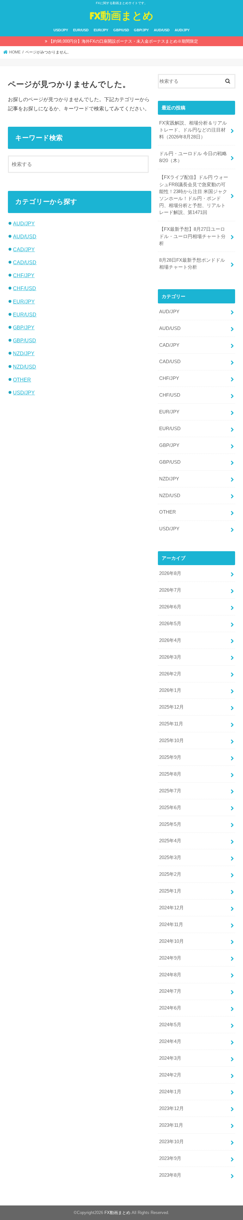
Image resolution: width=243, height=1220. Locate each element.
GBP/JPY (141, 30)
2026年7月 (170, 590)
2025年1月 (170, 891)
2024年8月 (170, 974)
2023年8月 (170, 1175)
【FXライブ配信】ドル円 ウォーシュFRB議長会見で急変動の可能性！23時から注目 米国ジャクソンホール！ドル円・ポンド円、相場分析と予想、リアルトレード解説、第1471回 (193, 195)
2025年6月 (170, 807)
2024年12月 (171, 907)
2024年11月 (171, 924)
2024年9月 (170, 958)
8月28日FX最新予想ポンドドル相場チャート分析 (192, 264)
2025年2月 (170, 874)
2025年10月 (171, 740)
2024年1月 (170, 1091)
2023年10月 (171, 1141)
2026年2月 (170, 673)
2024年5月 (170, 1024)
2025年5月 (170, 824)
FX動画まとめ (121, 15)
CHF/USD (24, 288)
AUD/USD (162, 30)
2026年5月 (170, 623)
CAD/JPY (24, 249)
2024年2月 (170, 1074)
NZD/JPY (23, 353)
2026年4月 (170, 640)
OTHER (22, 379)
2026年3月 (170, 657)
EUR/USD (81, 30)
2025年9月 (170, 757)
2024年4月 (170, 1041)
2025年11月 (171, 723)
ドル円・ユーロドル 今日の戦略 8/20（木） (193, 157)
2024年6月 (170, 1007)
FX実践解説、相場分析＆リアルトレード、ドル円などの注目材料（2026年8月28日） (193, 129)
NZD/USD (24, 366)
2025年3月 (170, 857)
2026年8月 (170, 573)
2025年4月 (170, 840)
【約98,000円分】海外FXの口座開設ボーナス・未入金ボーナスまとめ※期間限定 (123, 41)
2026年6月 (170, 606)
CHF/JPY (23, 275)
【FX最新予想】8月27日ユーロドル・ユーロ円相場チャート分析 (192, 236)
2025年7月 (170, 790)
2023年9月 (170, 1158)
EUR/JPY (101, 30)
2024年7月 (170, 991)
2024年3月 (170, 1058)
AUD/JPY (182, 30)
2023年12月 (171, 1108)
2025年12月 (171, 707)
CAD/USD (24, 262)
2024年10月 (171, 941)
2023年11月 (171, 1125)
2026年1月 (170, 690)
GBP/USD (121, 30)
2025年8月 (170, 774)
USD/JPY (60, 30)
